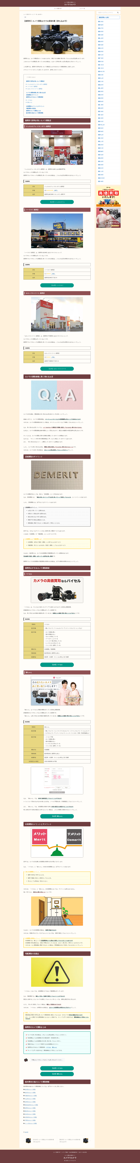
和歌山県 (102, 124)
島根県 (101, 131)
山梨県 (101, 88)
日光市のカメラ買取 (30, 1114)
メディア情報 (65, 1152)
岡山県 (101, 134)
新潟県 (101, 74)
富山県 (101, 78)
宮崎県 (101, 174)
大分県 (101, 171)
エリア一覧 (82, 8)
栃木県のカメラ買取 (30, 1089)
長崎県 (101, 164)
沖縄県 (101, 181)
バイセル (29, 100)
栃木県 (26, 1132)
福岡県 (101, 158)
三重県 (101, 104)
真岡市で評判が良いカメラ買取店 (35, 81)
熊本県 (101, 168)
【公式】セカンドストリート (57, 369)
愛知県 (101, 101)
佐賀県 (101, 161)
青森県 (101, 25)
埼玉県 (101, 54)
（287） (55, 190)
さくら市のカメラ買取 (31, 1123)
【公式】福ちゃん (57, 816)
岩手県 (101, 28)
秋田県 (101, 31)
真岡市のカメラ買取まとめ (33, 110)
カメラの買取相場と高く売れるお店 (36, 92)
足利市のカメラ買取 (30, 1102)
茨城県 (101, 44)
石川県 (101, 81)
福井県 (101, 84)
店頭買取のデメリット (32, 95)
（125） (53, 273)
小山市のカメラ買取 (30, 1098)
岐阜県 (101, 94)
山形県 (101, 38)
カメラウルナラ (70, 4)
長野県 (101, 91)
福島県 (101, 41)
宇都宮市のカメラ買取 (31, 1095)
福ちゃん (29, 102)
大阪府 (101, 114)
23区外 (102, 68)
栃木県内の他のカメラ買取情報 (34, 113)
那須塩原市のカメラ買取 (31, 1105)
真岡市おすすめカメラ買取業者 (34, 97)
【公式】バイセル (57, 664)
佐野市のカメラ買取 (30, 1108)
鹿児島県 (102, 178)
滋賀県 (101, 108)
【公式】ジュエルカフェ (57, 202)
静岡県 (101, 98)
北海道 (101, 21)
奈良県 (101, 121)
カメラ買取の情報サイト (70, 1155)
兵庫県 (101, 118)
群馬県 (101, 51)
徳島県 (101, 144)
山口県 (101, 141)
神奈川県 (102, 71)
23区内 (102, 64)
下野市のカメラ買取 (30, 1120)
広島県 (101, 138)
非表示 (33, 77)
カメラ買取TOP (57, 8)
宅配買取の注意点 (31, 108)
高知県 (101, 154)
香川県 (101, 148)
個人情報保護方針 (73, 1152)
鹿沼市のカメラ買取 (30, 1111)
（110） (53, 357)
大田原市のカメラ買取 (31, 1117)
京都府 (101, 111)
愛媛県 (101, 151)
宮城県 (101, 34)
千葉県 (101, 58)
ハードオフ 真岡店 (32, 86)
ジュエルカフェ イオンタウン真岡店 (37, 84)
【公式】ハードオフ (57, 285)
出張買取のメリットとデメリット (35, 106)
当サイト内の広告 (83, 1152)
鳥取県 (101, 128)
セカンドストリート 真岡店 (34, 89)
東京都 (101, 61)
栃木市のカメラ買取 (30, 1092)
